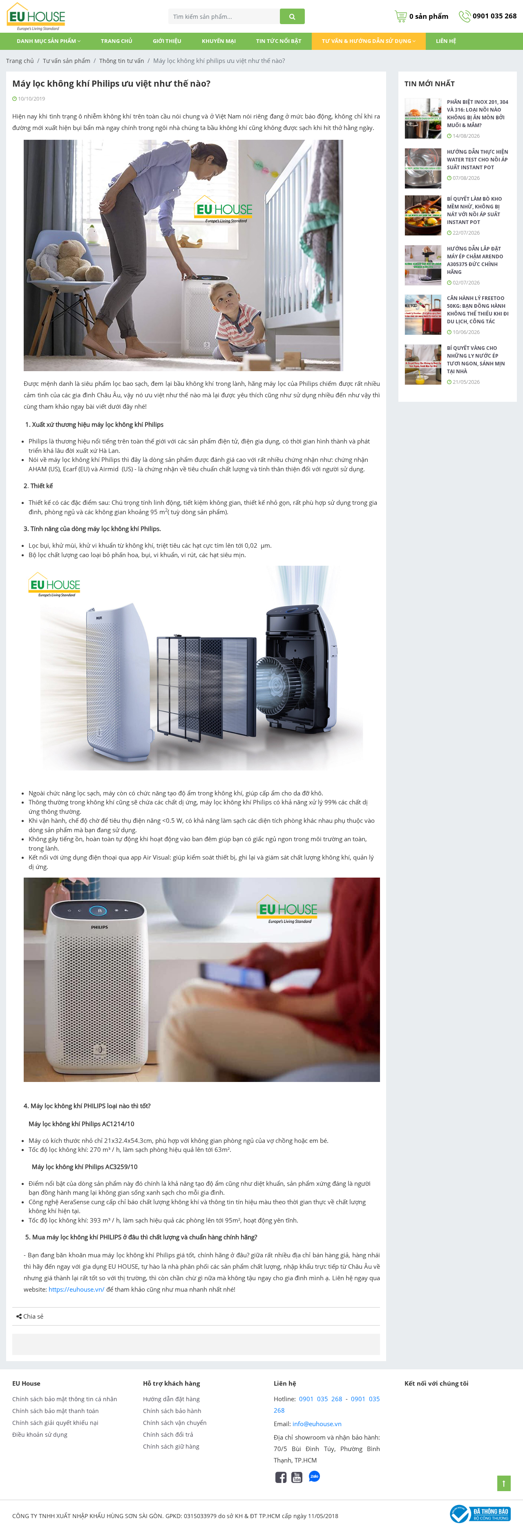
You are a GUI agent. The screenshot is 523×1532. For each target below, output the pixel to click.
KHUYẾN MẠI (219, 41)
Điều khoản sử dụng (39, 1434)
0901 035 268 (494, 15)
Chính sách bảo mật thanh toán (55, 1411)
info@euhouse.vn (317, 1424)
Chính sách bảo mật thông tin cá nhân (64, 1399)
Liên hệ (446, 41)
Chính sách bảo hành (172, 1411)
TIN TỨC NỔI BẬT (279, 41)
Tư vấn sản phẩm (66, 61)
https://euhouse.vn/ (77, 1289)
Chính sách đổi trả (168, 1434)
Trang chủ (116, 41)
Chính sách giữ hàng (171, 1446)
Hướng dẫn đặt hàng (171, 1399)
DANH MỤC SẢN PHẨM (47, 41)
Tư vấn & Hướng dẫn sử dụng (367, 41)
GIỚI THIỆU (167, 41)
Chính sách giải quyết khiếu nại (55, 1423)
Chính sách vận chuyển (175, 1423)
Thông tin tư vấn (121, 61)
